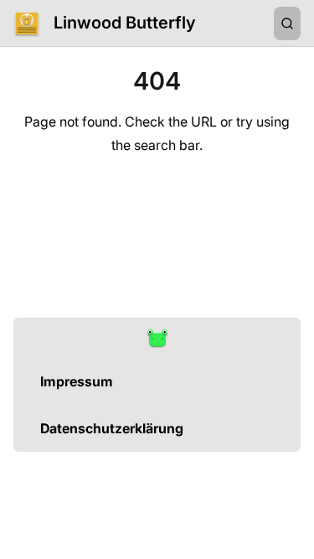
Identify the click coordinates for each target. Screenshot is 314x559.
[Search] (287, 23)
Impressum (76, 381)
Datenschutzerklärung (111, 428)
